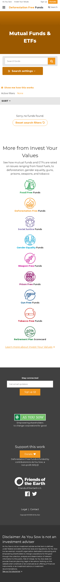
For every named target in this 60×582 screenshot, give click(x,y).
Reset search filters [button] (29, 122)
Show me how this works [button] (18, 87)
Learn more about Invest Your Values (28, 346)
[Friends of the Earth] (30, 482)
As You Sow (7, 2)
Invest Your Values (21, 2)
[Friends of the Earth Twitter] (33, 494)
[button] (51, 61)
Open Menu (3, 7)
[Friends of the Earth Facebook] (26, 494)
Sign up (44, 2)
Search (54, 7)
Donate (52, 2)
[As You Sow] (30, 418)
